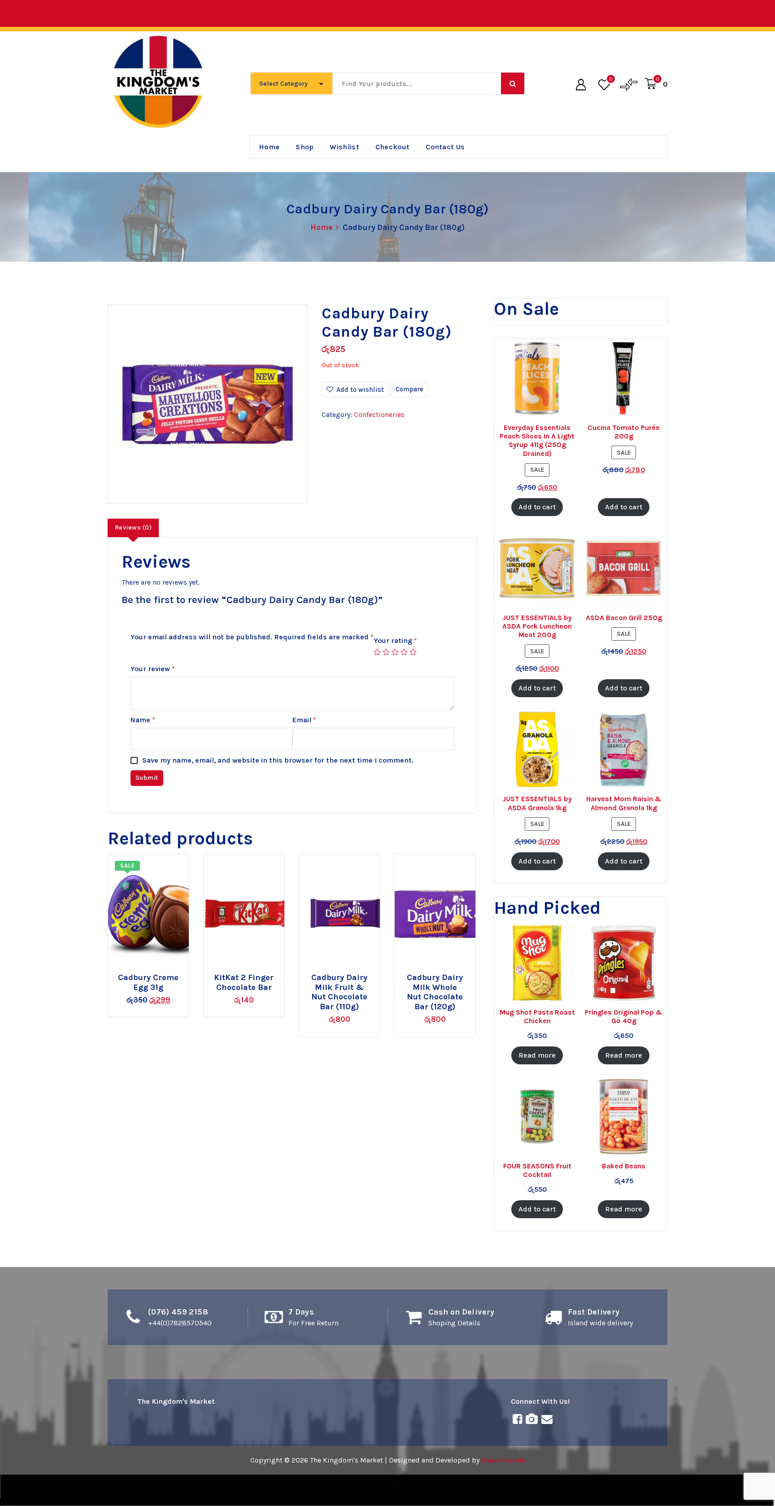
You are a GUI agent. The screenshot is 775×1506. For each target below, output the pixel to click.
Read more (347, 974)
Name (143, 720)
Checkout (392, 147)
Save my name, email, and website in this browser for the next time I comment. (278, 760)
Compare (409, 389)
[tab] (133, 527)
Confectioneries (379, 414)
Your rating (395, 640)
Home (269, 147)
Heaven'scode (503, 1460)
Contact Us (445, 147)
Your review (153, 668)
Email (304, 720)
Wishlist (344, 147)
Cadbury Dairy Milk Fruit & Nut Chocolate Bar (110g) (339, 992)
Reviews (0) (133, 527)
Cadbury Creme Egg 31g (148, 982)
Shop (304, 147)
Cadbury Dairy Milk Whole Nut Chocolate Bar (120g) (435, 992)
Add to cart (163, 974)
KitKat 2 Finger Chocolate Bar (244, 982)
